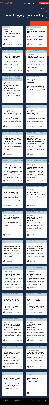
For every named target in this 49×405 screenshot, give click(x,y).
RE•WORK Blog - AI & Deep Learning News (10, 400)
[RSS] (46, 9)
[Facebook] (41, 9)
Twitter (42, 400)
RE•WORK (6, 3)
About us (35, 3)
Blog (25, 3)
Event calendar (44, 3)
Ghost (46, 400)
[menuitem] (25, 3)
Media (29, 3)
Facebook (38, 400)
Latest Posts (32, 400)
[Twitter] (44, 9)
